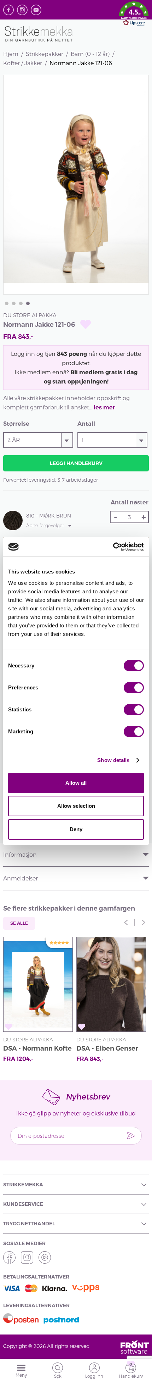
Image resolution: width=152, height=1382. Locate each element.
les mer (104, 407)
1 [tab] (6, 303)
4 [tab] (28, 303)
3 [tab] (21, 303)
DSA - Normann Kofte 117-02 (37, 1049)
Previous (126, 922)
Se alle (19, 923)
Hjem (10, 53)
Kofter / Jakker (22, 63)
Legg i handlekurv (76, 463)
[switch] (134, 687)
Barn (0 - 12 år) (90, 53)
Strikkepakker (44, 53)
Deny (76, 829)
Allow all (76, 783)
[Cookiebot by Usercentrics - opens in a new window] (113, 547)
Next (143, 922)
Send (131, 1136)
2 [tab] (14, 303)
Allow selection (76, 806)
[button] (134, 14)
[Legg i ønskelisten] (85, 324)
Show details (113, 760)
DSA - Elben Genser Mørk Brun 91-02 (107, 1049)
